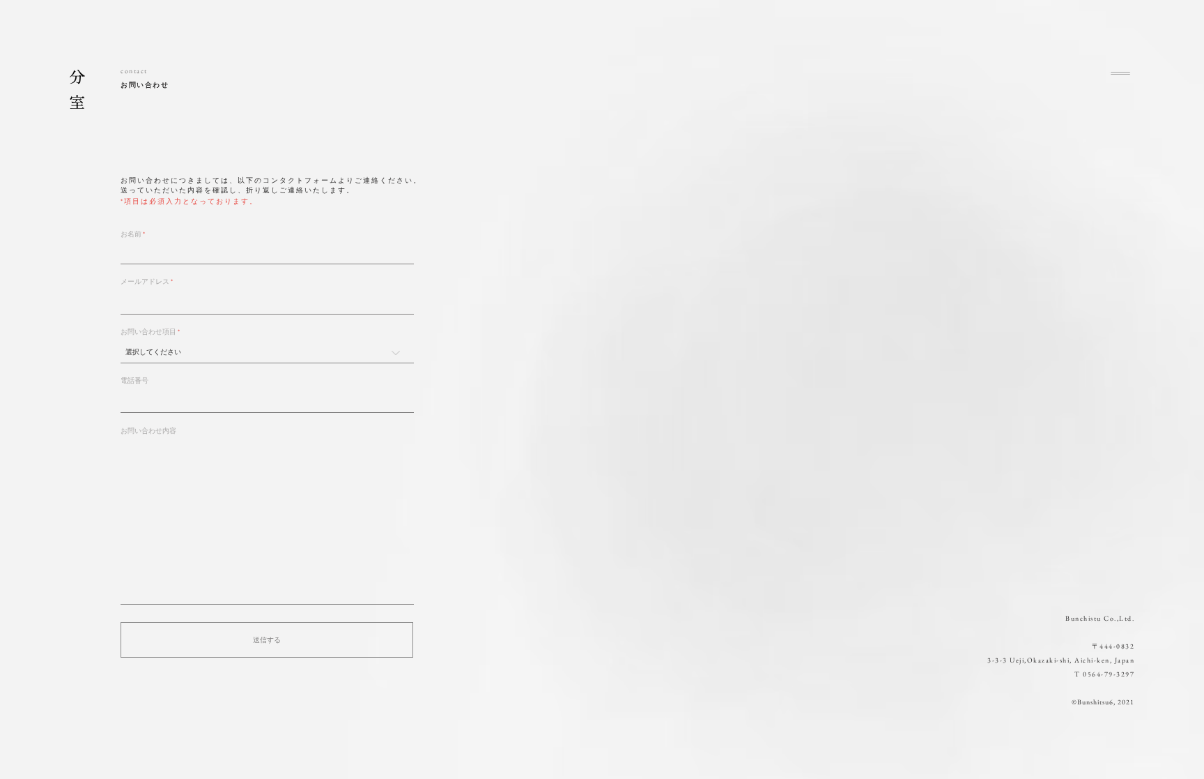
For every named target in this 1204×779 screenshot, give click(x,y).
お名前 (131, 234)
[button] (1120, 73)
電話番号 (134, 380)
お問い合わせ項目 (148, 331)
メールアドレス (145, 281)
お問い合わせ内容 (148, 431)
